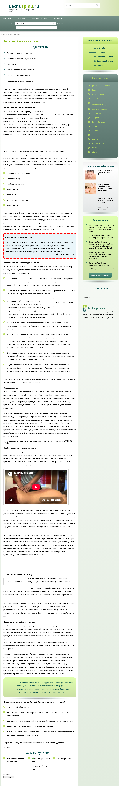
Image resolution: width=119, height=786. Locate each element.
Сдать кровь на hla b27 (40, 19)
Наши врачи (21, 19)
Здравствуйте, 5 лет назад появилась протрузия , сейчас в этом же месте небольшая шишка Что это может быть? (101, 245)
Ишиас (94, 90)
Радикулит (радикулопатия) (98, 104)
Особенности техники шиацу (18, 75)
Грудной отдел (103, 52)
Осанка (94, 148)
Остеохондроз (97, 94)
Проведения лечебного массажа (20, 81)
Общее (94, 152)
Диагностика (96, 139)
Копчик (100, 65)
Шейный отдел (103, 48)
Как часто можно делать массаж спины (105, 173)
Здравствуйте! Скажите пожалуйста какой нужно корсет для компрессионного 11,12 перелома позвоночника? (101, 266)
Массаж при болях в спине (40, 767)
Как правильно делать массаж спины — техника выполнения (105, 187)
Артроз (94, 130)
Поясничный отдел (105, 57)
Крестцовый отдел (105, 61)
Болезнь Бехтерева (99, 113)
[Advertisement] (22, 144)
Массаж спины (97, 143)
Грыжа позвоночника (100, 86)
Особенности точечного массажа (20, 70)
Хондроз (95, 118)
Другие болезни (98, 122)
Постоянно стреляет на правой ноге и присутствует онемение (101, 236)
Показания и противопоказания (19, 53)
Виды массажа (12, 64)
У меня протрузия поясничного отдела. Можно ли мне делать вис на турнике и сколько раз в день (101, 228)
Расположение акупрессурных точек (21, 58)
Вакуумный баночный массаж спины (15, 760)
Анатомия (95, 135)
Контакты (58, 19)
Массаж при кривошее (103, 208)
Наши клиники (6, 19)
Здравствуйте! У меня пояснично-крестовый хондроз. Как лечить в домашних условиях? (101, 255)
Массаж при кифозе (65, 758)
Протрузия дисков (99, 109)
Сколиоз (94, 98)
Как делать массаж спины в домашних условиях (106, 200)
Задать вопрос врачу (100, 275)
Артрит (94, 126)
